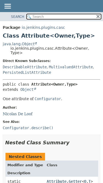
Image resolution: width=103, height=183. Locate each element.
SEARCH (17, 17)
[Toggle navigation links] (7, 6)
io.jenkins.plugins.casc (43, 27)
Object (27, 89)
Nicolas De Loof (17, 114)
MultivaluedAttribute (71, 67)
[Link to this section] (73, 142)
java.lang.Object (18, 44)
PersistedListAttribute (27, 72)
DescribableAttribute (25, 67)
